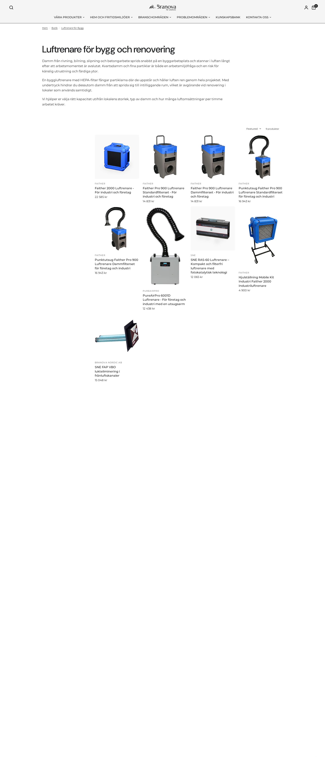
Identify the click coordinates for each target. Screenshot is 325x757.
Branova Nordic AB (108, 362)
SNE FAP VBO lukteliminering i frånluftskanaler (107, 371)
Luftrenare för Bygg (72, 27)
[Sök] (12, 7)
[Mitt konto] (306, 7)
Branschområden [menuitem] (153, 17)
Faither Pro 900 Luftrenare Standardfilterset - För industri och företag (163, 192)
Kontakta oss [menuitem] (257, 17)
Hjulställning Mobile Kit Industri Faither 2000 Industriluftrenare (256, 282)
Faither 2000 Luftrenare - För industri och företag (114, 190)
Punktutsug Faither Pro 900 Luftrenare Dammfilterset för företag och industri (116, 264)
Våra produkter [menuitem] (68, 17)
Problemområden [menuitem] (192, 17)
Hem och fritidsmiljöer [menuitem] (110, 17)
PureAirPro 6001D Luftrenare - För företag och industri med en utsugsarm (164, 300)
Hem (45, 27)
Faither (100, 183)
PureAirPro (151, 291)
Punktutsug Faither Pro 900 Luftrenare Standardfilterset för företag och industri (260, 192)
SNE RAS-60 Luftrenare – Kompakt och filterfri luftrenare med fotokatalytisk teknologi (210, 266)
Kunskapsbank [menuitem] (228, 17)
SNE (193, 255)
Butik (55, 27)
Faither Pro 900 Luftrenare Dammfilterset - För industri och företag (212, 192)
